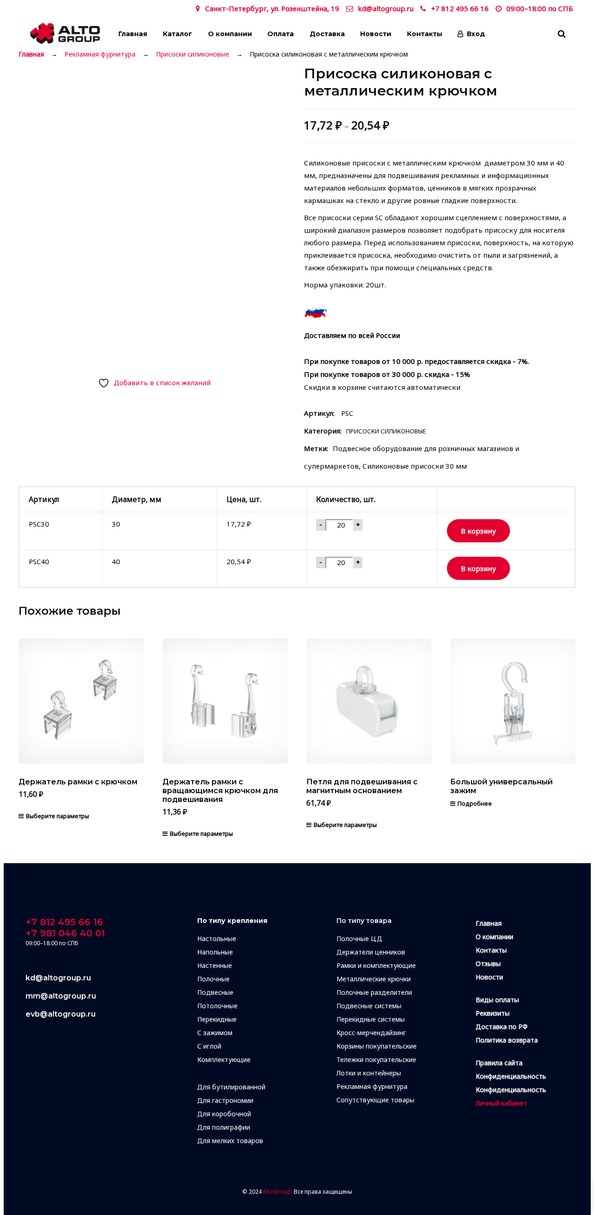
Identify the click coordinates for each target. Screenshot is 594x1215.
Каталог (177, 34)
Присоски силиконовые (192, 54)
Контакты (424, 34)
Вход (476, 34)
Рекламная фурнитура (100, 54)
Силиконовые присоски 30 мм (414, 466)
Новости (375, 34)
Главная (132, 34)
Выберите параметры (57, 816)
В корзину (478, 530)
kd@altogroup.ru (385, 8)
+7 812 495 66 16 (460, 8)
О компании (230, 34)
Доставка (327, 34)
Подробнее (475, 803)
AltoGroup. (277, 1192)
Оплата (280, 34)
